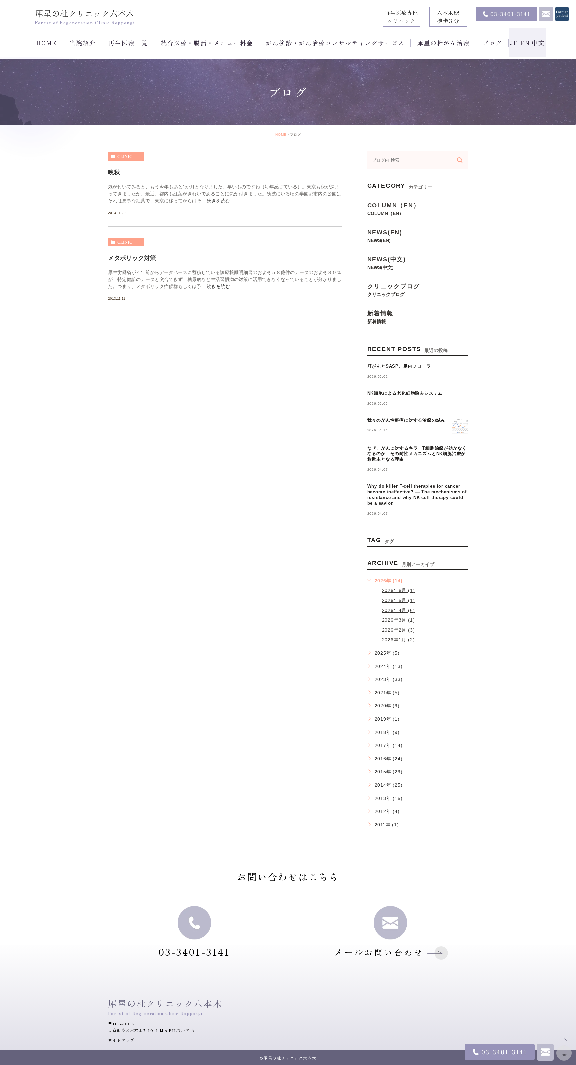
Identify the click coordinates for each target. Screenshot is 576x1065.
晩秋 (114, 172)
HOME (281, 134)
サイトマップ (121, 1040)
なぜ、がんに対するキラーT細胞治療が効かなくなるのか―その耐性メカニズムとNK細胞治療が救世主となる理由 (417, 454)
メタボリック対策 (132, 258)
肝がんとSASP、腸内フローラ (399, 366)
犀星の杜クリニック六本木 (85, 13)
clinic (124, 156)
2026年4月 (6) (398, 610)
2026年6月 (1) (398, 590)
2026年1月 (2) (398, 639)
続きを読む (218, 200)
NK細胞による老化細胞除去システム (405, 393)
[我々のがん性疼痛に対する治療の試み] (460, 426)
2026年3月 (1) (398, 620)
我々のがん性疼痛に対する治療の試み (406, 420)
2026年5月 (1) (398, 600)
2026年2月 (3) (398, 630)
